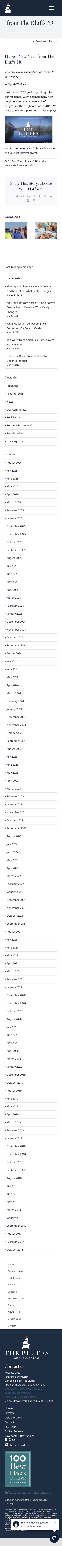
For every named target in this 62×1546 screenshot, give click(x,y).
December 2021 (16, 900)
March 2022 (14, 876)
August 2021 (14, 931)
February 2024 (15, 701)
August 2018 (14, 1178)
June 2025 (12, 574)
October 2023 (15, 733)
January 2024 (14, 709)
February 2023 (15, 796)
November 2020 (16, 1003)
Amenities (13, 385)
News (10, 401)
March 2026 (14, 502)
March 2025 (14, 597)
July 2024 (12, 661)
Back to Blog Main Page (19, 267)
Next (52, 41)
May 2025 (12, 582)
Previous (41, 41)
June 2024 (12, 669)
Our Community (16, 409)
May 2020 (12, 1043)
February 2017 (15, 1241)
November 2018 (16, 1154)
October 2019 (15, 1082)
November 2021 (16, 908)
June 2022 (12, 852)
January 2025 (14, 613)
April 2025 (13, 590)
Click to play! (48, 110)
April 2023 (13, 780)
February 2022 (15, 884)
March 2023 (14, 788)
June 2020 (12, 1035)
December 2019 (16, 1074)
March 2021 (14, 971)
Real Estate (13, 417)
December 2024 (16, 621)
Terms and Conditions (18, 1493)
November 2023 (16, 725)
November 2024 (16, 629)
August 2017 (14, 1233)
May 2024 (12, 677)
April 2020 (13, 1051)
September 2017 (16, 1225)
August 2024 (14, 653)
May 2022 (12, 860)
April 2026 (13, 494)
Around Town (15, 393)
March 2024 (14, 693)
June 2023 (12, 764)
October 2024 (15, 637)
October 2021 (15, 915)
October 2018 (15, 1162)
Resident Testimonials (20, 425)
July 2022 (12, 844)
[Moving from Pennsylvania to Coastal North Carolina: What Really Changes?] (16, 230)
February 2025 (15, 605)
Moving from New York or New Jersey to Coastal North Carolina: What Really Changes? (31, 307)
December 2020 (16, 995)
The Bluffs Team (15, 161)
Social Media (14, 433)
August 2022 (14, 836)
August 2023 (14, 749)
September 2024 (16, 645)
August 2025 (14, 558)
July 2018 (12, 1186)
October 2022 (15, 820)
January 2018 (14, 1218)
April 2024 (13, 685)
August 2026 (14, 462)
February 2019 (15, 1130)
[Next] (54, 230)
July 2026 (12, 470)
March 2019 (14, 1122)
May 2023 (12, 772)
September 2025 (16, 550)
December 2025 (16, 526)
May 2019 (12, 1106)
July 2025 (12, 566)
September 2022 (16, 828)
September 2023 (16, 741)
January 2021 (14, 987)
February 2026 (15, 510)
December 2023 (16, 717)
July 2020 (12, 1027)
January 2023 (14, 804)
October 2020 (15, 1011)
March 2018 (14, 1210)
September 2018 (16, 1170)
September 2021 (16, 923)
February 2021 (15, 979)
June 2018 (12, 1194)
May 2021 (12, 955)
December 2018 (16, 1146)
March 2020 (14, 1059)
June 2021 (12, 947)
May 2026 (12, 486)
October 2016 (15, 1249)
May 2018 (12, 1202)
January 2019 (14, 1138)
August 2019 (14, 1090)
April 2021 (13, 963)
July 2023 (12, 756)
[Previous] (7, 230)
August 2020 (14, 1019)
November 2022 (16, 812)
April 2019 (13, 1114)
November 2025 (16, 534)
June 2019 (12, 1098)
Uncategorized (15, 441)
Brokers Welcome (34, 1388)
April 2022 (13, 868)
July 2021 (12, 939)
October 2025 (15, 542)
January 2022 (14, 892)
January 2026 (14, 518)
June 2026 (12, 478)
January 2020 (14, 1066)
